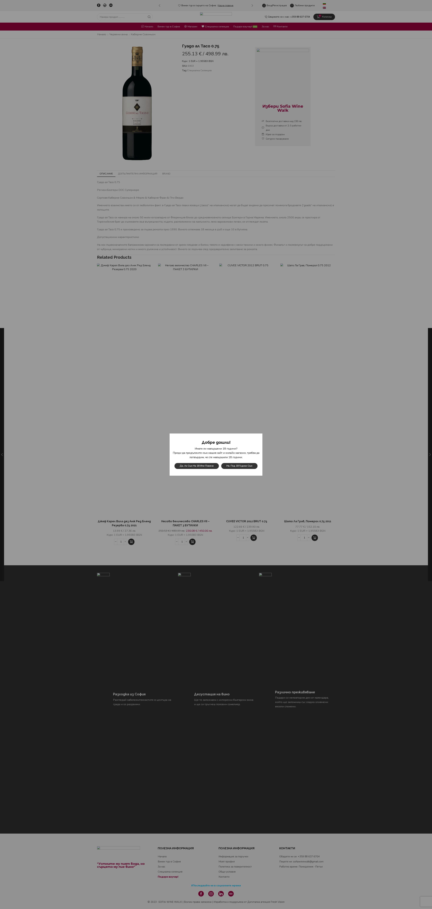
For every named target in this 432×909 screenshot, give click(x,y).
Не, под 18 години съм (239, 465)
